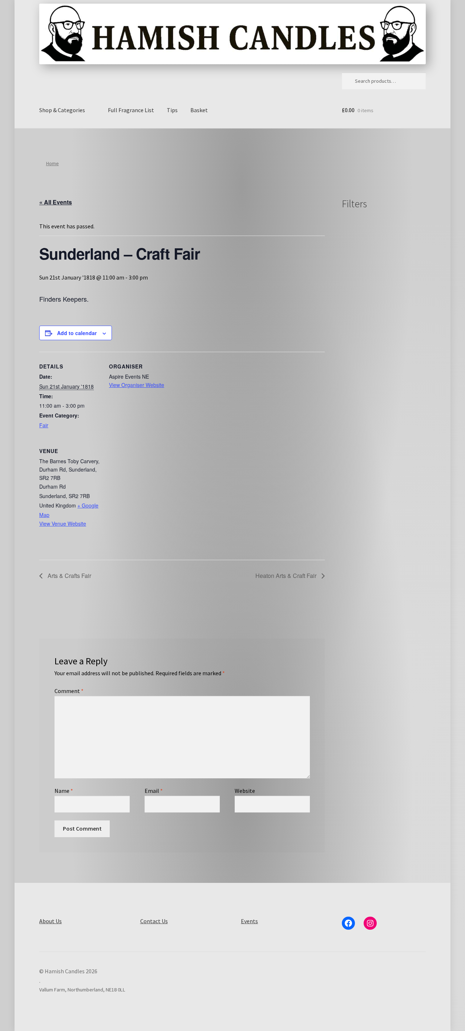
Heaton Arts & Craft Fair (286, 575)
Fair (43, 425)
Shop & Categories (62, 110)
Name (63, 790)
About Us (50, 921)
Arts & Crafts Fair (68, 575)
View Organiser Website (136, 384)
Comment (69, 690)
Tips (172, 110)
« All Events (55, 202)
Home (52, 163)
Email (154, 790)
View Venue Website (62, 523)
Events (249, 921)
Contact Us (154, 921)
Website (245, 790)
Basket (199, 110)
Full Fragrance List (131, 110)
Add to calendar (77, 333)
